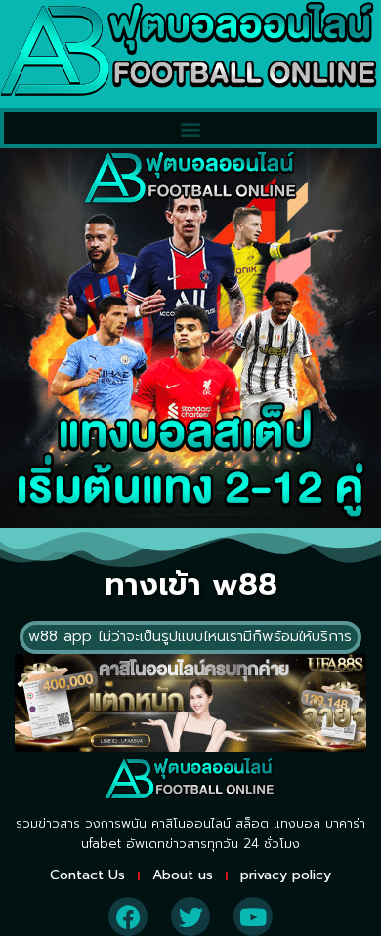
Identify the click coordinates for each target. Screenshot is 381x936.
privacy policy (285, 875)
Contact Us (87, 875)
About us (182, 875)
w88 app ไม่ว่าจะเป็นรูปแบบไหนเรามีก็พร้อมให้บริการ (190, 636)
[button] (191, 128)
